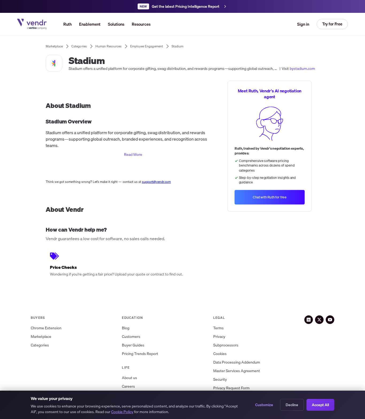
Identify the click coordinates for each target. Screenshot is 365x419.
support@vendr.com (156, 181)
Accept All (320, 405)
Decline (292, 405)
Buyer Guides (133, 345)
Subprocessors (225, 345)
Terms (218, 328)
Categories (40, 345)
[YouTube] (330, 319)
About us (129, 378)
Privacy (219, 336)
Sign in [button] (303, 24)
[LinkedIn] (308, 319)
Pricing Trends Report (140, 354)
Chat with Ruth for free (269, 197)
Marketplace (41, 336)
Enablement (89, 24)
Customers (131, 336)
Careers (128, 386)
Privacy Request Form (231, 388)
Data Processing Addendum (236, 362)
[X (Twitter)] (319, 319)
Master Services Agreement (236, 371)
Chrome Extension (46, 328)
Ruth (67, 24)
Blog (125, 328)
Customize (264, 405)
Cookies (220, 354)
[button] (116, 24)
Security (220, 379)
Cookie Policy (122, 412)
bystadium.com (302, 68)
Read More (133, 154)
